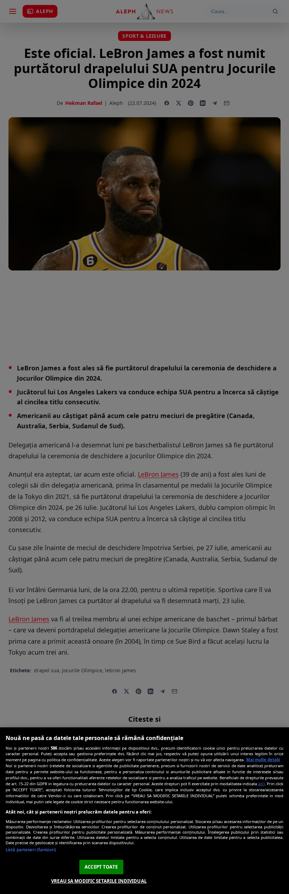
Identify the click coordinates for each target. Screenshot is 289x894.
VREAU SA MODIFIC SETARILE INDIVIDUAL (99, 881)
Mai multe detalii (263, 759)
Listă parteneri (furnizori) (31, 849)
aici (261, 784)
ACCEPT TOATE (101, 867)
